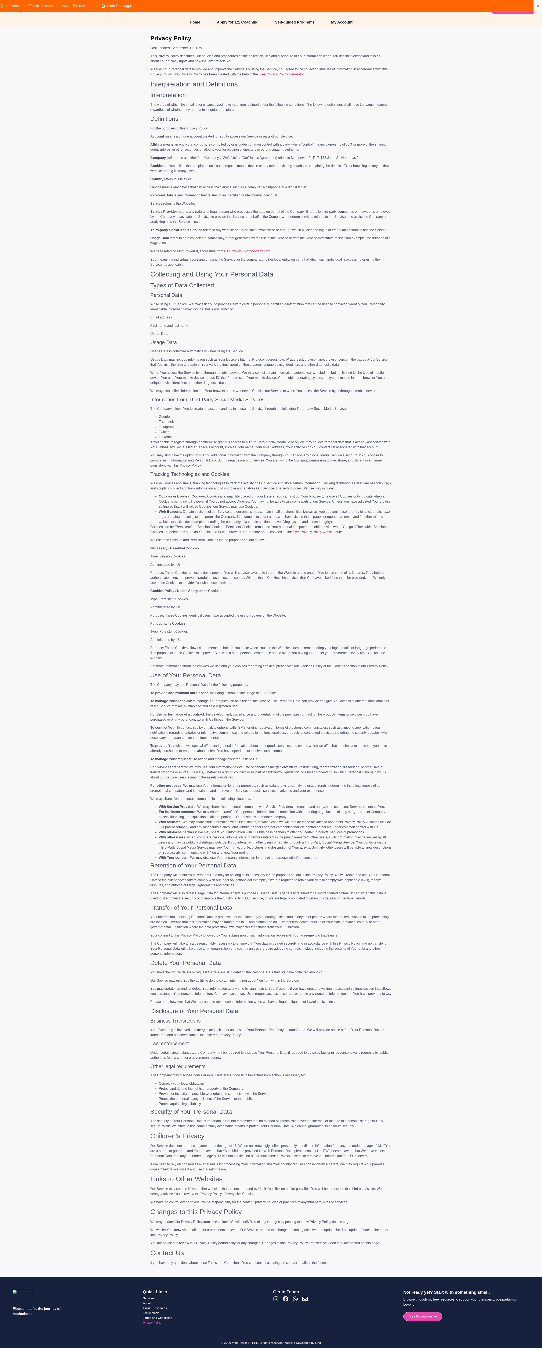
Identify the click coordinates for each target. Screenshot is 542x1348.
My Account (342, 22)
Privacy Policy (152, 1322)
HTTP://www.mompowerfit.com (247, 251)
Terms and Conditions (157, 1317)
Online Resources (155, 1308)
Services (148, 1298)
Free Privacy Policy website (314, 532)
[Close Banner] (538, 6)
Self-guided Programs (295, 22)
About (147, 1303)
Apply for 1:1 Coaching (238, 22)
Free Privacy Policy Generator (281, 74)
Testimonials (151, 1313)
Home (195, 22)
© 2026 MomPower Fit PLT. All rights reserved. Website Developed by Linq (271, 1342)
